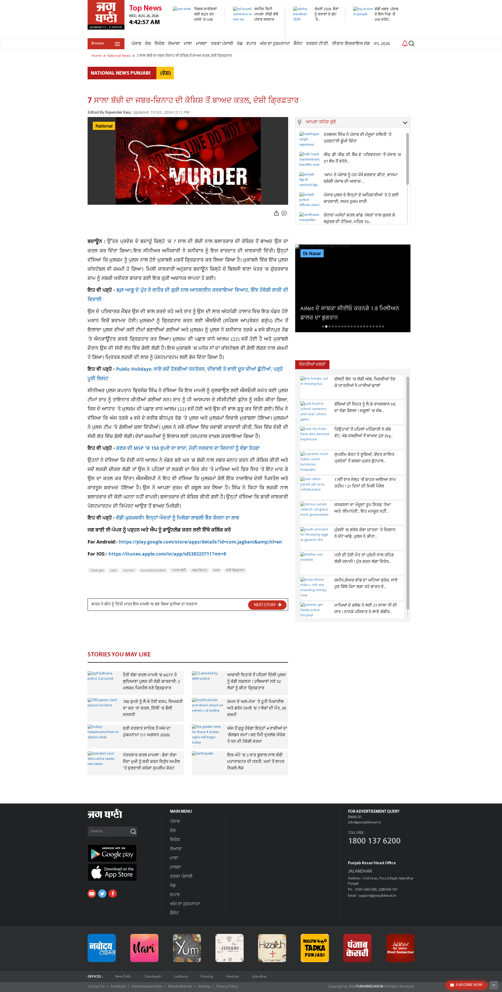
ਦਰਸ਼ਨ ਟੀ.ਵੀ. (317, 44)
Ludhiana (181, 977)
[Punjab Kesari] (357, 948)
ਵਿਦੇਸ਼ (159, 44)
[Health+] (272, 948)
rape (113, 570)
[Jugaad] (229, 948)
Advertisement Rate (147, 987)
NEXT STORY (265, 605)
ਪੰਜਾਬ (136, 44)
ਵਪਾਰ (251, 44)
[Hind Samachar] (400, 948)
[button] (358, 122)
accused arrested (153, 570)
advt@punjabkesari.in (364, 822)
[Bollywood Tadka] (315, 948)
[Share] (276, 213)
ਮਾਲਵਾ (201, 44)
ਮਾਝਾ (188, 44)
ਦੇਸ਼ (148, 44)
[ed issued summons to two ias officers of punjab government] (256, 35)
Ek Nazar (312, 254)
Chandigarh (153, 977)
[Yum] (187, 948)
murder (128, 570)
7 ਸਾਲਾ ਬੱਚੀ (179, 570)
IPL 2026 (382, 44)
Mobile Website (180, 987)
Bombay (207, 977)
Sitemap (204, 987)
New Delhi (123, 977)
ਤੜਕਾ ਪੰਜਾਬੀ (222, 44)
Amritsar (232, 977)
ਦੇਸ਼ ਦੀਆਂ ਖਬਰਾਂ (312, 364)
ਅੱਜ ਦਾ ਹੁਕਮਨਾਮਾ (275, 44)
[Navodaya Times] (102, 948)
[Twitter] (102, 893)
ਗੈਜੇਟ (298, 44)
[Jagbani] (112, 817)
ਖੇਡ (240, 44)
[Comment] (284, 213)
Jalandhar (259, 977)
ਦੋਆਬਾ (174, 44)
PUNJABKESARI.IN (369, 987)
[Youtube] (92, 893)
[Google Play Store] (125, 853)
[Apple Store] (125, 872)
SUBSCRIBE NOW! (469, 985)
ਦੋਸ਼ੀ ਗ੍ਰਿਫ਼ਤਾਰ (235, 570)
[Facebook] (113, 893)
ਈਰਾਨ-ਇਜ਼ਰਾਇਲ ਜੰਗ (351, 44)
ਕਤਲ (216, 570)
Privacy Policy (227, 987)
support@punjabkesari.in (377, 896)
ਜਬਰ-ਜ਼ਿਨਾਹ (199, 570)
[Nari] (144, 948)
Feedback (118, 987)
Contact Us (96, 987)
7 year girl (97, 570)
